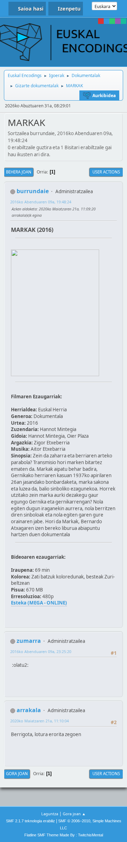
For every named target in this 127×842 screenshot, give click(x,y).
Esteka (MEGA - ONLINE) (39, 603)
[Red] (101, 21)
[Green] (112, 21)
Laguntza (49, 813)
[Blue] (106, 21)
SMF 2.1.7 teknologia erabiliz (30, 821)
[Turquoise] (123, 21)
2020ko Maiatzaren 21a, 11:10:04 (39, 720)
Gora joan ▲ (74, 813)
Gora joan (17, 773)
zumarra (29, 641)
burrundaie (33, 191)
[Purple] (118, 21)
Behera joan (18, 172)
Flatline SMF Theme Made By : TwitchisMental (63, 835)
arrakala (29, 710)
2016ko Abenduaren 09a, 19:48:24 (40, 201)
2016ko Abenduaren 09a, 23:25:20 (40, 651)
